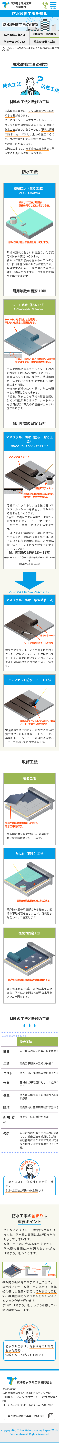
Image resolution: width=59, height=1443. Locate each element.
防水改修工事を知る (27, 47)
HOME (10, 47)
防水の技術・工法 (44, 41)
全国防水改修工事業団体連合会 (26, 1416)
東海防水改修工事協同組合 (20, 5)
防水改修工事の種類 (44, 34)
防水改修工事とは (14, 35)
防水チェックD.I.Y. (15, 41)
